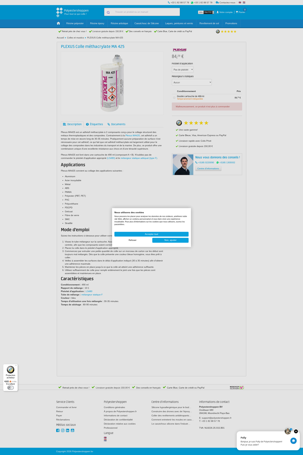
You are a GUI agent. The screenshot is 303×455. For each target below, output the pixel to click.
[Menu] (16, 366)
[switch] (10, 388)
